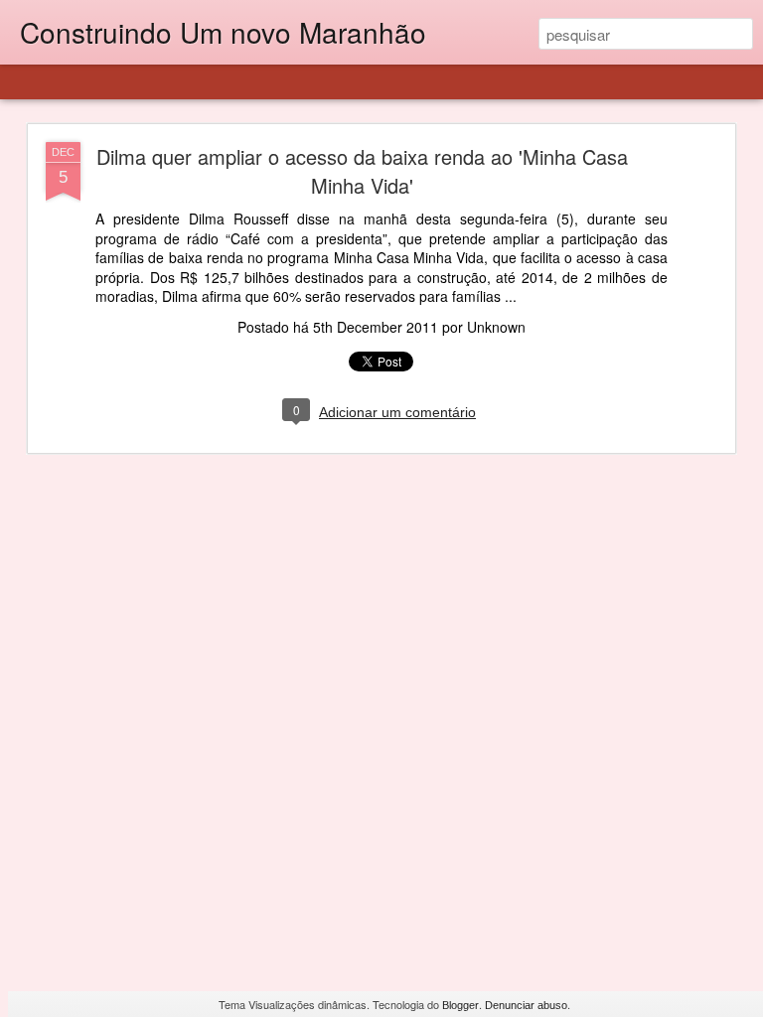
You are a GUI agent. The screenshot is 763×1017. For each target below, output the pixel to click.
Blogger (460, 1005)
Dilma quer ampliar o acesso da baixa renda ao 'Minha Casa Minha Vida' (362, 171)
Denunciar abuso (526, 1005)
